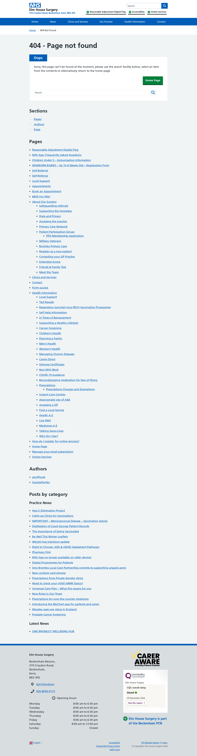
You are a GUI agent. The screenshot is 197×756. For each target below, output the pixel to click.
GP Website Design (150, 742)
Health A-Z (46, 415)
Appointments (41, 186)
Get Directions (45, 684)
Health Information (134, 21)
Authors (39, 124)
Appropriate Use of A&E (54, 399)
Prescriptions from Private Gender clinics (57, 578)
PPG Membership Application (65, 236)
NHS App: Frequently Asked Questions (56, 155)
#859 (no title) (41, 196)
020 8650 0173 (45, 691)
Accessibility (114, 742)
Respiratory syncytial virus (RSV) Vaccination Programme (75, 307)
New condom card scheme (49, 573)
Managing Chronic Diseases (56, 354)
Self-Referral (40, 170)
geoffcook (38, 477)
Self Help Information (53, 312)
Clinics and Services (78, 21)
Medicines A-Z (48, 425)
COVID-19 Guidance (52, 375)
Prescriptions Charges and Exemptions (70, 389)
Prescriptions (47, 385)
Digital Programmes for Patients (52, 562)
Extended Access (49, 262)
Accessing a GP (48, 405)
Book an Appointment (46, 191)
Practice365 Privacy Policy (108, 746)
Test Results (46, 302)
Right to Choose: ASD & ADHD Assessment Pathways (65, 547)
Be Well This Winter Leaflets (50, 536)
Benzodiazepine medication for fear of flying (68, 380)
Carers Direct (47, 359)
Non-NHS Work (49, 369)
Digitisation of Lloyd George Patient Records (60, 526)
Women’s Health (49, 349)
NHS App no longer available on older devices (61, 557)
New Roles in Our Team (47, 593)
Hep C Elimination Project (48, 510)
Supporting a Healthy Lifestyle (58, 323)
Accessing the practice (53, 221)
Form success (40, 287)
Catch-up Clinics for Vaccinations (52, 515)
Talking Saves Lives (51, 431)
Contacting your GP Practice (57, 256)
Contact (161, 21)
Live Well (45, 420)
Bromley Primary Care (53, 246)
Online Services (41, 457)
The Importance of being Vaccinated (55, 531)
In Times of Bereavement (55, 317)
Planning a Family (50, 338)
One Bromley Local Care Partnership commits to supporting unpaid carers (79, 567)
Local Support (41, 181)
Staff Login (115, 749)
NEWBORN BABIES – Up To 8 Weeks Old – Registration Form (70, 165)
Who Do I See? (48, 436)
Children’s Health (50, 333)
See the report (135, 703)
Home (35, 21)
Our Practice (106, 21)
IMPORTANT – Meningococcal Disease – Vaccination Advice (70, 521)
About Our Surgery (44, 201)
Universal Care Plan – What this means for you (61, 588)
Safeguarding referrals (53, 205)
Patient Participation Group (56, 231)
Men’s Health (47, 343)
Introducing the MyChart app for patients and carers (65, 604)
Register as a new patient (55, 251)
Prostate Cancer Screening (49, 614)
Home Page (152, 80)
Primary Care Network (53, 226)
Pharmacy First (41, 552)
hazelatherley (41, 482)
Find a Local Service (51, 410)
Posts (37, 129)
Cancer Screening (50, 328)
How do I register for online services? (55, 441)
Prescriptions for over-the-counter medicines (60, 599)
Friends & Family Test (52, 267)
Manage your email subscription (52, 451)
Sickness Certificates (51, 364)
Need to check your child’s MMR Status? (57, 583)
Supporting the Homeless (55, 211)
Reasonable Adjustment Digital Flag (55, 149)
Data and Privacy (50, 216)
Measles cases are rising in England (54, 609)
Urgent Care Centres (52, 394)
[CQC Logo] (135, 678)
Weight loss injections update (51, 541)
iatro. (165, 742)
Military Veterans (50, 241)
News (53, 21)
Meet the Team (49, 272)
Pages (37, 119)
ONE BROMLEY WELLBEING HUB (53, 631)
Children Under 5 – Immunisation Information (61, 160)
